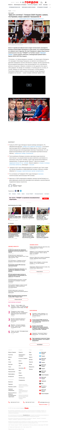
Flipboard (43, 381)
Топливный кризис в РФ (14, 7)
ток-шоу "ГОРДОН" (29, 193)
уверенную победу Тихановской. (24, 153)
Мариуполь (31, 366)
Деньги (10, 357)
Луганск (31, 369)
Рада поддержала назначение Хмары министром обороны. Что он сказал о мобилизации (41, 339)
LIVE (20, 365)
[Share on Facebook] (15, 191)
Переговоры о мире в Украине (28, 7)
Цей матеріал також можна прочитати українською (32, 18)
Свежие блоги (34, 244)
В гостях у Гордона (32, 4)
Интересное (11, 376)
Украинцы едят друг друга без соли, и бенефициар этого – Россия (40, 247)
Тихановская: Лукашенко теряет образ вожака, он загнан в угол (14, 216)
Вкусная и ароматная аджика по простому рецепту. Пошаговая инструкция (18, 320)
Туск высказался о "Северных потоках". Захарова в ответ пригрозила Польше (17, 261)
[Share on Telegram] (21, 191)
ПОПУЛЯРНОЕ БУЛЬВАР (14, 302)
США (10, 193)
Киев (30, 352)
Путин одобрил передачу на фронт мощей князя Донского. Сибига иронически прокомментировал (17, 286)
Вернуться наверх (43, 404)
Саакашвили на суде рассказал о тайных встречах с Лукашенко (28, 216)
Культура (10, 364)
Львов (30, 354)
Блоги (40, 4)
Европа (23, 193)
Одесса (30, 357)
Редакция (10, 384)
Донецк (31, 359)
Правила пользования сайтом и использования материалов (23, 385)
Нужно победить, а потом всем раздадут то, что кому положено (39, 263)
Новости (10, 4)
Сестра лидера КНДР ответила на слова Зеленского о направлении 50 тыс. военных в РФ (40, 321)
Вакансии (10, 381)
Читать (46, 198)
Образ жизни (11, 369)
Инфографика (11, 374)
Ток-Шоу (14, 10)
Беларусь (14, 193)
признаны (41, 174)
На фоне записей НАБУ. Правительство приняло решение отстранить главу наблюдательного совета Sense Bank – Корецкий (40, 327)
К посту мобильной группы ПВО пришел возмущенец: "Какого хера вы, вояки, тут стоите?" (39, 252)
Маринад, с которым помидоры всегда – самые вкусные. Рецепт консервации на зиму (18, 326)
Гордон (9, 10)
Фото (20, 370)
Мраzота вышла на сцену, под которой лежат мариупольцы (40, 267)
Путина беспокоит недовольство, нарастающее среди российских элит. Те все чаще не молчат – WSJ (18, 256)
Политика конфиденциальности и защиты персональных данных (23, 391)
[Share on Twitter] (18, 191)
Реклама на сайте (12, 386)
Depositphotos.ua (26, 415)
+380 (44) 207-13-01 (14, 402)
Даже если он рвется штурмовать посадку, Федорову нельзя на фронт (40, 258)
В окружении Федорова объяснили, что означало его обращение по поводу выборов (17, 270)
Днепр (30, 364)
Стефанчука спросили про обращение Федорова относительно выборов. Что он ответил (17, 251)
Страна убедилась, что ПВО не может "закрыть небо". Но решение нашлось (40, 314)
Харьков (31, 362)
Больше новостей (18, 299)
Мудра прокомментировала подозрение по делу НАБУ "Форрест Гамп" (17, 296)
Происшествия (11, 371)
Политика (10, 354)
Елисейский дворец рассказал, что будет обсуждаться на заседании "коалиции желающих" (17, 280)
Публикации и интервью (20, 4)
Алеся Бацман (45, 374)
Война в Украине (12, 352)
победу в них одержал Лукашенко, (32, 146)
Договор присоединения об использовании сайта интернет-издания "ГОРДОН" (23, 397)
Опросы (20, 375)
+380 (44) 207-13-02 (29, 402)
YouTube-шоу (22, 377)
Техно (9, 366)
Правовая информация (11, 390)
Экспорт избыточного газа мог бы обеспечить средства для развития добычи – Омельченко (18, 291)
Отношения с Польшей (42, 7)
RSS (42, 383)
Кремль (18, 193)
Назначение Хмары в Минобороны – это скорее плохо (39, 334)
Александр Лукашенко (39, 193)
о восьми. (31, 164)
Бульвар (45, 4)
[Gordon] (31, 2)
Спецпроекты (22, 380)
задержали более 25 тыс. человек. (19, 163)
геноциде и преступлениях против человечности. (30, 171)
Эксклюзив (21, 368)
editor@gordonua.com (45, 402)
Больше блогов (40, 271)
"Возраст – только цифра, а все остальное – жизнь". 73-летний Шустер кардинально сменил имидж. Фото (19, 306)
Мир (29, 219)
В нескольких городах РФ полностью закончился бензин (16, 265)
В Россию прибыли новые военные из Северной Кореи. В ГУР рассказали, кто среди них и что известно (17, 275)
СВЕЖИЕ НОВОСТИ (13, 246)
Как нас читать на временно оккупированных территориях (12, 394)
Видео (20, 373)
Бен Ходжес (47, 193)
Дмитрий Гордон (43, 353)
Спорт (9, 362)
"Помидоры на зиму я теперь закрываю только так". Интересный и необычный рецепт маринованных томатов (19, 313)
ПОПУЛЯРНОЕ (33, 310)
